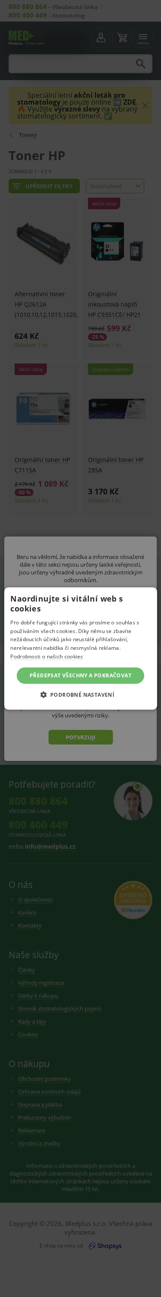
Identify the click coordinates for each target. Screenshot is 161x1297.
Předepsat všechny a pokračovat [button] (80, 675)
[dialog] (80, 648)
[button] (81, 694)
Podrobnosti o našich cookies (46, 656)
